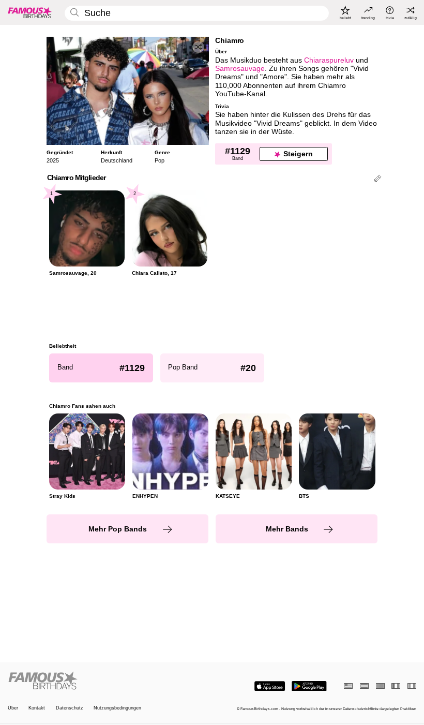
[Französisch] (395, 686)
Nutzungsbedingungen (117, 708)
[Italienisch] (411, 686)
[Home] (108, 681)
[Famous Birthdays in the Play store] (309, 686)
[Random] (198, 47)
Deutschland (116, 160)
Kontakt (36, 708)
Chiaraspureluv (329, 60)
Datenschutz (69, 708)
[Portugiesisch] (380, 686)
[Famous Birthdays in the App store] (269, 686)
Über (13, 708)
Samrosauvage (240, 68)
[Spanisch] (364, 686)
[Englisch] (348, 686)
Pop (159, 160)
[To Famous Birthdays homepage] (30, 12)
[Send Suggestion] (377, 179)
